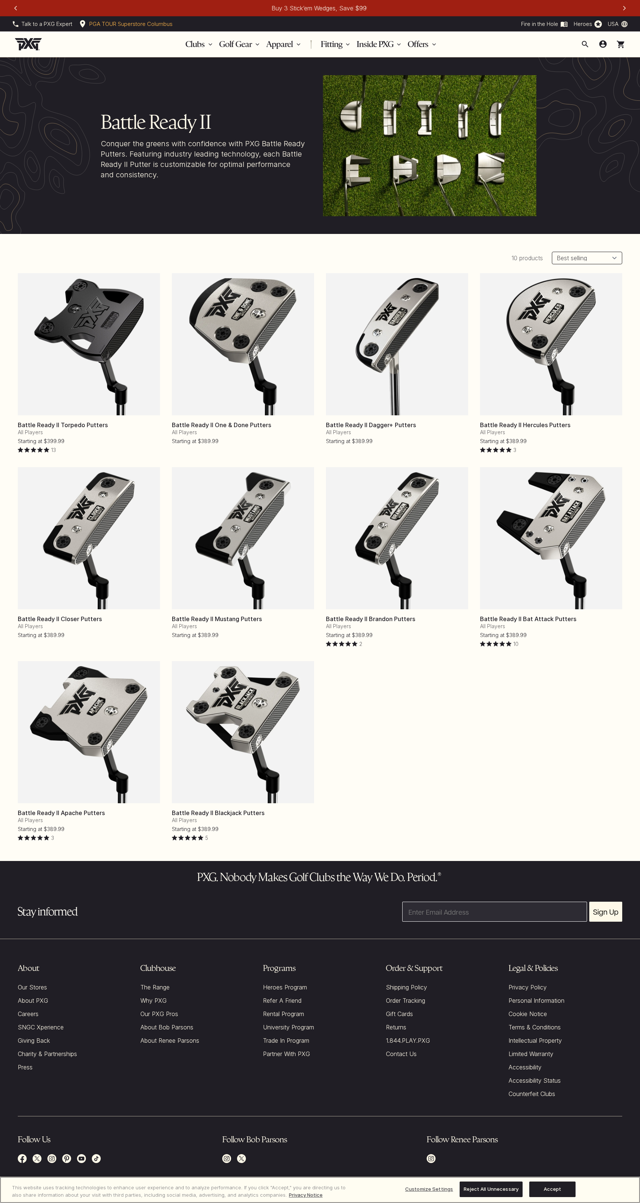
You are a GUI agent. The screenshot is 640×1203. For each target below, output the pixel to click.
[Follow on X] (241, 1158)
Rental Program (283, 1014)
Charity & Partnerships (47, 1054)
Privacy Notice (306, 1195)
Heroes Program (285, 987)
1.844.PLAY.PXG (408, 1040)
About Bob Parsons (166, 1027)
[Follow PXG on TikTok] (96, 1158)
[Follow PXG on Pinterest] (66, 1158)
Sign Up (606, 912)
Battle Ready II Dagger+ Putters (371, 425)
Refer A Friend (282, 1000)
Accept (552, 1189)
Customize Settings (429, 1189)
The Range (155, 987)
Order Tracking (405, 1000)
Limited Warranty (531, 1054)
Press (25, 1067)
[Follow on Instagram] (226, 1158)
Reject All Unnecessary (491, 1189)
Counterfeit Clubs (532, 1094)
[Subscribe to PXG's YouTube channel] (81, 1158)
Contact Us (401, 1054)
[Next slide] (624, 8)
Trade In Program (286, 1040)
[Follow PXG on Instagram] (51, 1158)
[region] (320, 1190)
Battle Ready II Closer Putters (60, 619)
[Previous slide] (15, 8)
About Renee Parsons (169, 1040)
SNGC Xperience (41, 1027)
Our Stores (32, 987)
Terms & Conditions (535, 1027)
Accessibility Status (535, 1080)
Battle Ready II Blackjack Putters (218, 813)
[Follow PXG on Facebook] (22, 1158)
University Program (288, 1027)
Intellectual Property (535, 1040)
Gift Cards (399, 1014)
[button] (620, 44)
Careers (28, 1014)
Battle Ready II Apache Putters (61, 813)
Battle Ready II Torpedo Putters (63, 425)
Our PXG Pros (159, 1014)
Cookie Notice (528, 1014)
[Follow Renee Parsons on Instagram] (431, 1158)
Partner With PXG (286, 1054)
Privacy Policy (528, 987)
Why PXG (153, 1000)
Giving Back (34, 1040)
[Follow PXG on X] (37, 1158)
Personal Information (536, 1000)
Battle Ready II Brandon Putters (370, 619)
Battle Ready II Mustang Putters (217, 619)
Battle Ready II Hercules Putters (525, 425)
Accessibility (525, 1067)
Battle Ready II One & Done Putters (221, 425)
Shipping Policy (406, 987)
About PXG (33, 1000)
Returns (396, 1027)
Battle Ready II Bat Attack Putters (528, 619)
